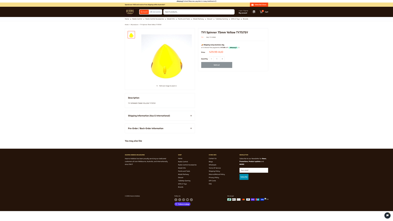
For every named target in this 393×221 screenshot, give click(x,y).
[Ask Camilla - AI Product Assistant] (387, 215)
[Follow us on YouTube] (187, 199)
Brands (245, 19)
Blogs (211, 161)
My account (243, 13)
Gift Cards (212, 180)
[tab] (144, 12)
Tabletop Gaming (222, 19)
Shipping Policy (214, 171)
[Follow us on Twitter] (179, 199)
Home (127, 19)
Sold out (217, 65)
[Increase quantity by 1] (222, 59)
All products (134, 25)
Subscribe (244, 177)
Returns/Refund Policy (217, 174)
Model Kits (171, 19)
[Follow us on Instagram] (183, 199)
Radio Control (137, 19)
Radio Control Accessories (154, 19)
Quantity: (204, 59)
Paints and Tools (184, 19)
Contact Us (212, 158)
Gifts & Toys (235, 19)
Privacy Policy (214, 177)
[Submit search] (232, 12)
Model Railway (198, 19)
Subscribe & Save (260, 4)
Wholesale (212, 165)
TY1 (202, 37)
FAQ (210, 184)
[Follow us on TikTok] (191, 199)
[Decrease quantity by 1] (211, 59)
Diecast (209, 19)
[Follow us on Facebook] (175, 199)
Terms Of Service (215, 168)
